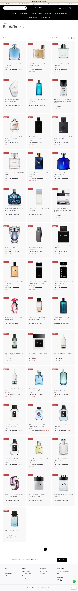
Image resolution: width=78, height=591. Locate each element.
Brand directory (8, 573)
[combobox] (15, 8)
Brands (34, 13)
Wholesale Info (43, 571)
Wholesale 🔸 (45, 18)
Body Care (23, 13)
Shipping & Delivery (27, 573)
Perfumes (13, 13)
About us (7, 571)
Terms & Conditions (27, 571)
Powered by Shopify (44, 587)
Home (4, 23)
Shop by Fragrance (45, 13)
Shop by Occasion (61, 13)
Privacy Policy (25, 578)
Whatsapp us (43, 573)
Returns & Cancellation (28, 576)
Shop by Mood (32, 18)
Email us (42, 576)
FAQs (6, 576)
